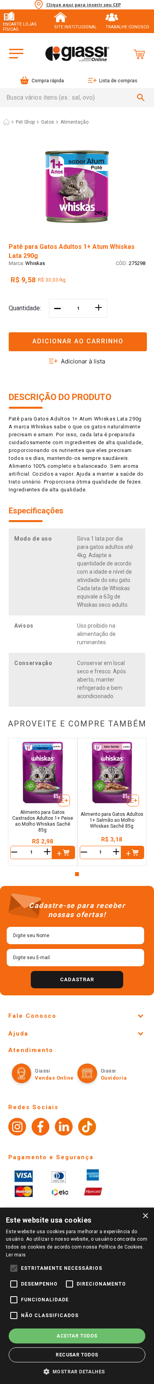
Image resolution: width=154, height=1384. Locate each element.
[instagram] (17, 1128)
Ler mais (16, 1255)
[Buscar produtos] (142, 97)
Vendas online (54, 1078)
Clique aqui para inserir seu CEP (83, 4)
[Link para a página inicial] (6, 122)
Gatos (47, 122)
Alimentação (74, 122)
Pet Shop (25, 122)
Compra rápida (48, 80)
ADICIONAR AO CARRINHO (78, 341)
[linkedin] (64, 1128)
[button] (77, 336)
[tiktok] (87, 1128)
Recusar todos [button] (77, 1355)
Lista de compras (118, 80)
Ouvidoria (114, 1078)
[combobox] (77, 97)
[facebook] (40, 1128)
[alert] (77, 1296)
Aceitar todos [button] (76, 1336)
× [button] (145, 1216)
